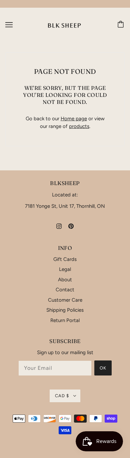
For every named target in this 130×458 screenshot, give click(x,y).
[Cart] (121, 24)
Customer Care (65, 300)
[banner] (64, 24)
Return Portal (65, 320)
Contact (65, 290)
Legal (65, 269)
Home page (74, 119)
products (79, 126)
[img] (59, 226)
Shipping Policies (65, 310)
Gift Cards (65, 259)
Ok (103, 367)
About (65, 280)
